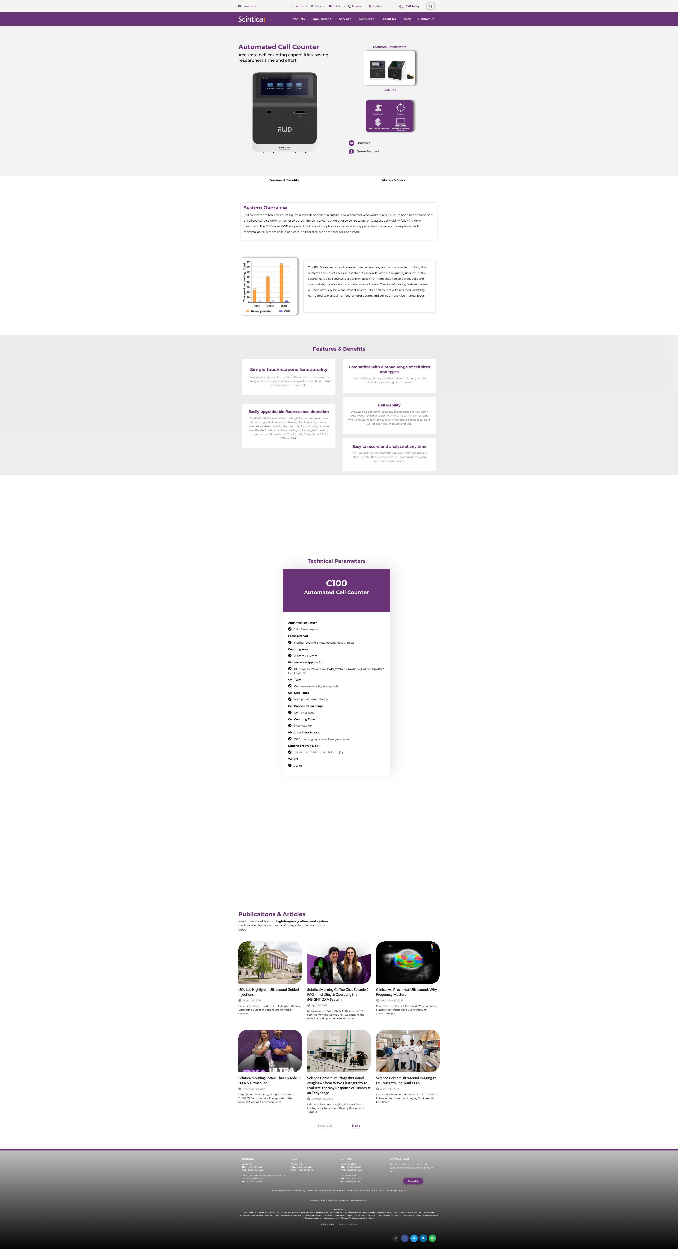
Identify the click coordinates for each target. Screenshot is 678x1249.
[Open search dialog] (431, 6)
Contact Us (426, 19)
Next (356, 1126)
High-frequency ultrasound (252, 978)
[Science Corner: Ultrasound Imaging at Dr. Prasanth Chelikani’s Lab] (408, 1051)
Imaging (385, 1067)
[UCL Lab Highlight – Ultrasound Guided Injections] (270, 962)
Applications (322, 19)
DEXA (315, 979)
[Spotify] (432, 1238)
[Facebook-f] (405, 1238)
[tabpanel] (389, 457)
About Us (389, 19)
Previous (325, 1126)
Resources (366, 19)
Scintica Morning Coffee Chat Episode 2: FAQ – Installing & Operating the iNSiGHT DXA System (338, 994)
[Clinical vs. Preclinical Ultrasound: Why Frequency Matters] (408, 962)
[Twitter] (414, 1238)
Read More (244, 1019)
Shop (407, 19)
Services (345, 19)
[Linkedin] (423, 1238)
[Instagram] (395, 1238)
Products (298, 19)
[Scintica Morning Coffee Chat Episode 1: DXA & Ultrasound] (270, 1051)
